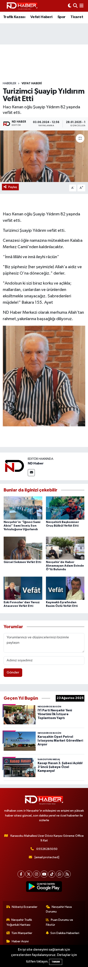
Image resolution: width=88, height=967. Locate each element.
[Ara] (75, 6)
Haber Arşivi (20, 941)
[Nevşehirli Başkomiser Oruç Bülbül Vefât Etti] (65, 508)
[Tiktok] (51, 874)
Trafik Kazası (14, 17)
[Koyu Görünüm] (69, 6)
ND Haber (36, 463)
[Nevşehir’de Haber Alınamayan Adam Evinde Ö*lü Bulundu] (65, 548)
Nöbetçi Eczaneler (24, 906)
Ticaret (76, 17)
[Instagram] (36, 874)
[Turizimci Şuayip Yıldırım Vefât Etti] (44, 156)
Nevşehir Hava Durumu (59, 909)
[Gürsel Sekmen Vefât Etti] (23, 548)
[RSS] (67, 874)
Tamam (55, 962)
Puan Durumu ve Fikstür (59, 922)
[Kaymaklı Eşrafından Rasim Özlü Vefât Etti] (65, 588)
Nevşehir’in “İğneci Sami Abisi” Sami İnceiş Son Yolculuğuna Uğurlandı (22, 526)
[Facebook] (21, 874)
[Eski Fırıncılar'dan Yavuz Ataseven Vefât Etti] (23, 588)
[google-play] (44, 887)
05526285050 (46, 849)
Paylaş (12, 187)
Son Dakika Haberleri (64, 933)
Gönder (13, 672)
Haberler (9, 83)
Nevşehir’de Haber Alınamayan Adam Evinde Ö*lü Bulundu (65, 566)
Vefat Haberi (41, 17)
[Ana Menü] (81, 6)
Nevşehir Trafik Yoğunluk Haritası (19, 922)
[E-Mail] (31, 472)
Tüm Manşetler (21, 933)
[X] (28, 874)
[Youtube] (44, 874)
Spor (61, 17)
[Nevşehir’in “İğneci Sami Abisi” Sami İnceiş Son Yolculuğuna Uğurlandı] (23, 508)
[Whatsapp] (59, 874)
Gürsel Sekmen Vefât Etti (22, 562)
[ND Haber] (22, 6)
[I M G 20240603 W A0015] (44, 376)
